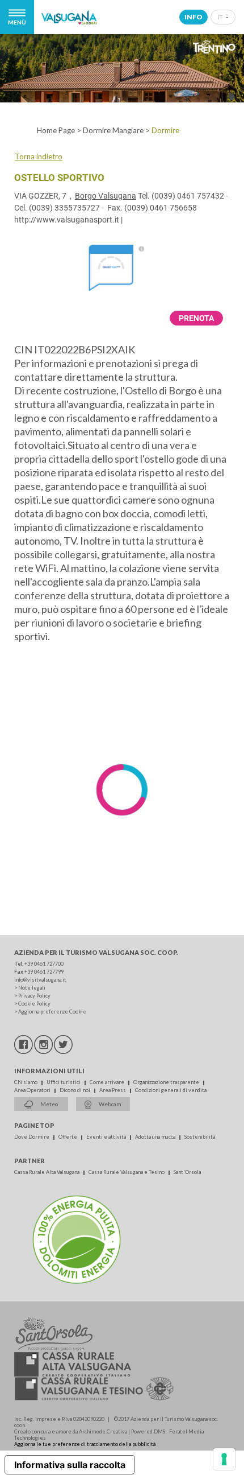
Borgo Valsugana (105, 195)
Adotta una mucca (155, 1137)
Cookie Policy (34, 1003)
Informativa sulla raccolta (69, 1464)
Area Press (113, 1090)
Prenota (196, 318)
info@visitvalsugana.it (40, 980)
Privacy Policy (34, 995)
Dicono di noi (75, 1090)
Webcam (109, 1104)
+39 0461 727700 (44, 964)
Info (193, 17)
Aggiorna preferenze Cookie (52, 1011)
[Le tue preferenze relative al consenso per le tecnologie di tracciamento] (224, 1459)
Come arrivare (107, 1082)
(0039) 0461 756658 (160, 207)
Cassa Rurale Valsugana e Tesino (127, 1172)
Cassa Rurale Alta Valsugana (47, 1172)
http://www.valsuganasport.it (66, 219)
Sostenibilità (199, 1137)
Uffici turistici (64, 1082)
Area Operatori (33, 1090)
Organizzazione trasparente (166, 1082)
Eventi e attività (106, 1137)
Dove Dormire (32, 1137)
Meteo (48, 1104)
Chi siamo (26, 1082)
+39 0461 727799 (44, 972)
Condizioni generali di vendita (171, 1090)
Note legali (31, 987)
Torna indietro (38, 156)
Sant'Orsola (187, 1172)
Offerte (68, 1137)
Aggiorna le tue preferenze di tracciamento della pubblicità (84, 1444)
